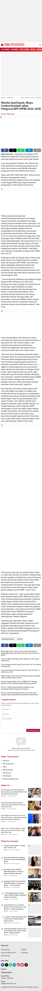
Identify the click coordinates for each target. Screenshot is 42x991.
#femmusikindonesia (10, 779)
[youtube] (22, 965)
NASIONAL (10, 97)
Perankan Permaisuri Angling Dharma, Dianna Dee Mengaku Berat (15, 859)
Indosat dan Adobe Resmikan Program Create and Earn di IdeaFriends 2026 (20, 671)
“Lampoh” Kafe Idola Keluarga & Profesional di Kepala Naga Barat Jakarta (15, 919)
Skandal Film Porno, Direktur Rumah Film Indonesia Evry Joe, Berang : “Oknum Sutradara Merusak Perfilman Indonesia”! (15, 907)
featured (19, 639)
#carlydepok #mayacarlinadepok (9, 639)
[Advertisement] (21, 21)
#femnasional (8, 770)
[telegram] (29, 150)
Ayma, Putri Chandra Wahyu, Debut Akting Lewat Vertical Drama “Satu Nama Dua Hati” (13, 830)
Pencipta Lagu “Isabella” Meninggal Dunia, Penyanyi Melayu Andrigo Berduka (13, 871)
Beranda (3, 97)
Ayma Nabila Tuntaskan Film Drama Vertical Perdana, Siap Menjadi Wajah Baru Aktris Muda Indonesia (14, 817)
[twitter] (13, 150)
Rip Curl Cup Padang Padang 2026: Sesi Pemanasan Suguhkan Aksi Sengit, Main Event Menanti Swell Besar (19, 693)
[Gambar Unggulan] (21, 132)
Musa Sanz (11, 114)
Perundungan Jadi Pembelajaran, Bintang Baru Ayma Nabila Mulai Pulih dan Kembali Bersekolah (14, 792)
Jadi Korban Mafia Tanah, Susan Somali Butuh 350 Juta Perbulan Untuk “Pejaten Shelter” (15, 931)
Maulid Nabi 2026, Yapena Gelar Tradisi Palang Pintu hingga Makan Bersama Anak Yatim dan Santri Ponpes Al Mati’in (20, 653)
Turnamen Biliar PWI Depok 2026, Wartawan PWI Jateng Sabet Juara (20, 660)
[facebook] (4, 150)
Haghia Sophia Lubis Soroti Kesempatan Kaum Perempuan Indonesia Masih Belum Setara (20, 677)
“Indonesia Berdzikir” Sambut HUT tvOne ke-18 (14, 846)
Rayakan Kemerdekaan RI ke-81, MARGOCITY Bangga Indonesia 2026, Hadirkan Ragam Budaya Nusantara (19, 682)
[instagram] (18, 965)
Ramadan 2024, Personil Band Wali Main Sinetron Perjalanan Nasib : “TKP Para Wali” (14, 883)
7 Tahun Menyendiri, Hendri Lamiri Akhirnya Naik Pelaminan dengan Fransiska (15, 895)
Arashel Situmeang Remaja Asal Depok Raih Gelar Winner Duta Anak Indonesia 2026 (13, 805)
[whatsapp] (21, 150)
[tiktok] (26, 965)
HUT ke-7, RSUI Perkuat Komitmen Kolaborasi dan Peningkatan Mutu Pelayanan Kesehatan (17, 688)
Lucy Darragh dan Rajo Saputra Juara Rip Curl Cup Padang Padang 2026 (21, 665)
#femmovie (7, 773)
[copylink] (37, 150)
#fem (5, 767)
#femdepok (7, 776)
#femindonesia (8, 764)
